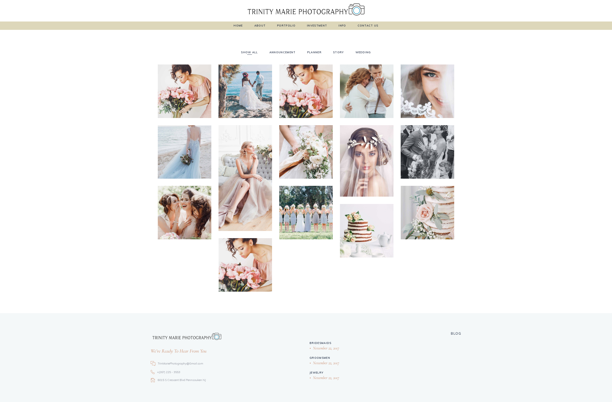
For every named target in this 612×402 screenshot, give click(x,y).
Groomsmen (320, 357)
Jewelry (316, 372)
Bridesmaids (321, 343)
